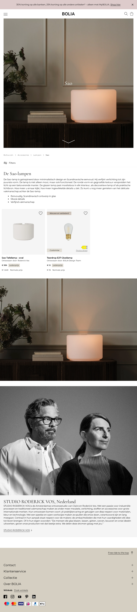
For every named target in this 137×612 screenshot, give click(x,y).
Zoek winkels (21, 590)
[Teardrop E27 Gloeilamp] (68, 240)
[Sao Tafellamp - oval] (23, 240)
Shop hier (115, 4)
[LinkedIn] (34, 596)
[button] (6, 163)
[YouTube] (19, 596)
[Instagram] (12, 596)
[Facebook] (5, 596)
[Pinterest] (27, 596)
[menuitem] (6, 14)
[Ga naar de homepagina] (68, 13)
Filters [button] (12, 163)
